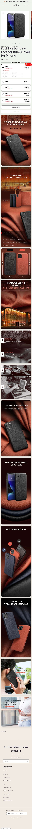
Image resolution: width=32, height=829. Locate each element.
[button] (3, 5)
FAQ (4, 784)
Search (5, 771)
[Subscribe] (27, 761)
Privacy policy (7, 787)
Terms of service (8, 800)
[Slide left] (12, 43)
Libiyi (21, 818)
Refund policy (7, 794)
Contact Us (6, 777)
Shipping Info (6, 797)
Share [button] (4, 731)
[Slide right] (19, 43)
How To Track (6, 781)
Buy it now (16, 111)
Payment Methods (8, 790)
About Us (5, 774)
